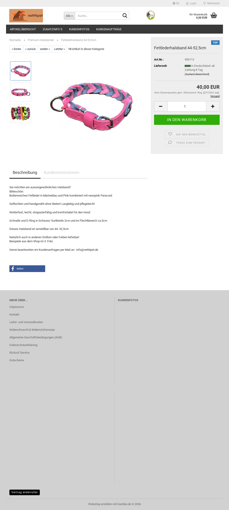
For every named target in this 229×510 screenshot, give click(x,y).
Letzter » (59, 49)
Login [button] (193, 3)
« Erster (16, 49)
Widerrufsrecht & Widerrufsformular (32, 329)
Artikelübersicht (23, 29)
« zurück (30, 49)
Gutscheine (16, 360)
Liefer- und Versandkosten (26, 322)
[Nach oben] (216, 503)
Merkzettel (213, 3)
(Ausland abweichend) (197, 74)
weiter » (45, 49)
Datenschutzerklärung (23, 345)
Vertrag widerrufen (24, 492)
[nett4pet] (33, 16)
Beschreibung (25, 172)
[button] (176, 3)
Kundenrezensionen (61, 172)
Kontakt (14, 314)
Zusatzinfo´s (52, 29)
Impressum (16, 307)
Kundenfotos (79, 29)
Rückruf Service (19, 352)
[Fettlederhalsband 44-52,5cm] (91, 102)
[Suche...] (125, 16)
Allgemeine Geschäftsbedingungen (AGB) (35, 337)
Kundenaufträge (108, 29)
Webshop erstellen (100, 504)
